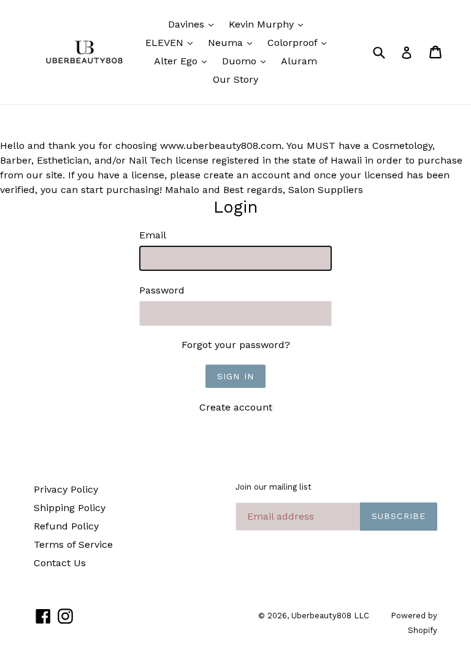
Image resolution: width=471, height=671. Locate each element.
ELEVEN (172, 42)
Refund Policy (66, 526)
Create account (235, 407)
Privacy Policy (66, 489)
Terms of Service (73, 544)
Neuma (233, 42)
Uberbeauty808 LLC (330, 615)
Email (152, 235)
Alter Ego (183, 61)
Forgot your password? (236, 345)
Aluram (299, 61)
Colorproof (299, 42)
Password (162, 290)
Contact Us (60, 563)
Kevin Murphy (269, 24)
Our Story (235, 79)
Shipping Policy (69, 508)
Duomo (247, 61)
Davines (194, 24)
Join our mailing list (274, 486)
